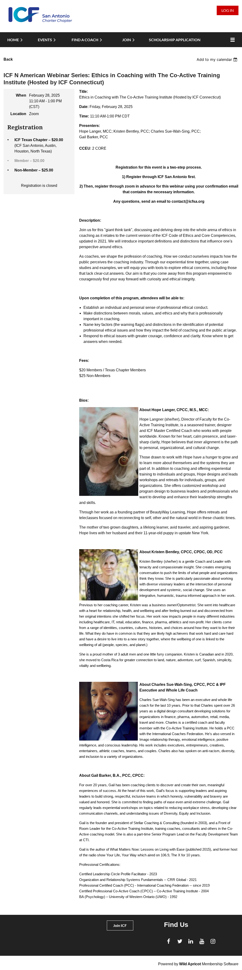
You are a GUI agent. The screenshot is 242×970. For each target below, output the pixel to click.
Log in (227, 10)
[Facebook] (168, 941)
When (21, 95)
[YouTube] (202, 941)
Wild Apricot (190, 964)
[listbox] (217, 59)
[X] (179, 941)
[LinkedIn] (191, 941)
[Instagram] (213, 941)
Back (8, 59)
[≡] (231, 39)
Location (18, 114)
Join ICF (120, 925)
